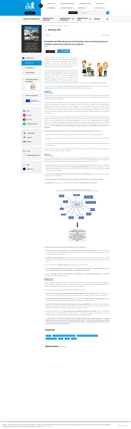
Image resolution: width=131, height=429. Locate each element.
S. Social (29, 137)
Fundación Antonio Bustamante (31, 80)
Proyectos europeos (31, 95)
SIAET (60, 338)
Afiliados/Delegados (67, 3)
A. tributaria (31, 133)
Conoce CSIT (50, 3)
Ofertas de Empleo (66, 8)
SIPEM (73, 338)
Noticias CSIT (29, 63)
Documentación (85, 3)
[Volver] (46, 30)
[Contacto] (40, 5)
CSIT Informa (51, 8)
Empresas (97, 19)
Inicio (45, 25)
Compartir (49, 51)
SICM (67, 338)
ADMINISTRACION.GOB (33, 155)
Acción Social (98, 8)
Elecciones (99, 3)
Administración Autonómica (65, 19)
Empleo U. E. (30, 169)
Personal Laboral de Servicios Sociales (87, 335)
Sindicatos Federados (30, 19)
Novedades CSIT (30, 68)
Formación (81, 8)
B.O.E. (28, 111)
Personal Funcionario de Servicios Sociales (64, 335)
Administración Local (82, 19)
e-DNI (28, 151)
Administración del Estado (48, 19)
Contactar (72, 12)
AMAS (47, 35)
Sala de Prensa (29, 72)
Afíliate (30, 13)
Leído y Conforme (123, 425)
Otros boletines (32, 124)
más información (47, 426)
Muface (29, 142)
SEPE (28, 165)
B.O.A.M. (29, 119)
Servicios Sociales (51, 338)
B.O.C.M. (29, 115)
